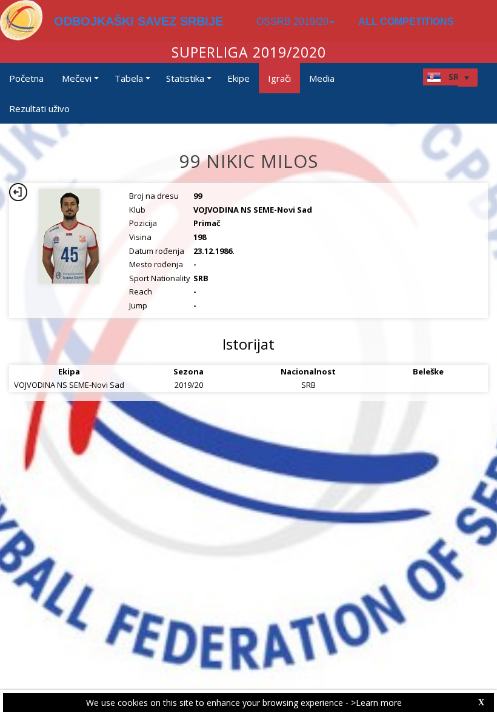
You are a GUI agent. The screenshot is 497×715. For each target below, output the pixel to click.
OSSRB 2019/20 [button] (292, 21)
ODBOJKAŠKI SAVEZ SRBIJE (138, 21)
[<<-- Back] (18, 192)
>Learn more (376, 702)
